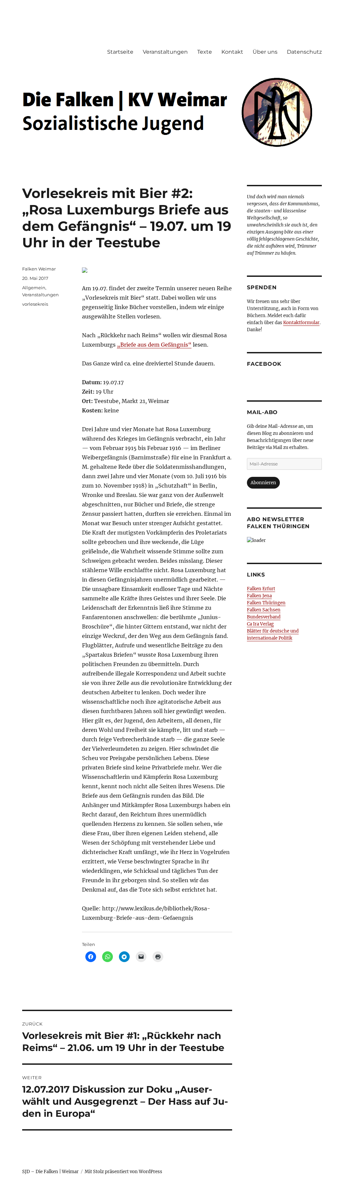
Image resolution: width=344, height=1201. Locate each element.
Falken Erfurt (261, 589)
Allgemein (33, 287)
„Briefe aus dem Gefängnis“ (154, 344)
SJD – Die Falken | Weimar (50, 1171)
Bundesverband (264, 617)
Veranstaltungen (165, 52)
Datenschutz (304, 52)
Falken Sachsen (264, 610)
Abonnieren (263, 483)
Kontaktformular (301, 323)
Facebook (264, 364)
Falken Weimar (39, 268)
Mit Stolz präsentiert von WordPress (123, 1171)
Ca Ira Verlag (260, 624)
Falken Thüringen (266, 603)
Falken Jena (259, 596)
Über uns (265, 52)
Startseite (120, 52)
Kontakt (232, 52)
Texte (204, 52)
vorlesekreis (35, 304)
